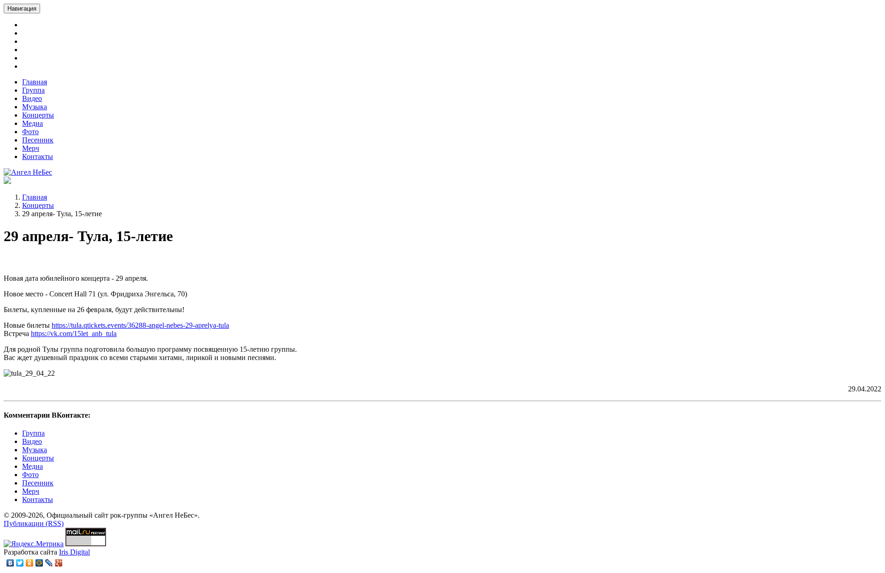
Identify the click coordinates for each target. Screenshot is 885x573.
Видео (32, 98)
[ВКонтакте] (10, 563)
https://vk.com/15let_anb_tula (74, 333)
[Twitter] (20, 563)
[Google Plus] (59, 563)
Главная (34, 82)
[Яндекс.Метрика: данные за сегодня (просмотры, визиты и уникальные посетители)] (34, 544)
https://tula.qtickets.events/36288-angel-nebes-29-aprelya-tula (140, 325)
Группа (33, 90)
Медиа (32, 123)
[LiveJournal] (49, 563)
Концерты (38, 115)
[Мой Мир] (39, 563)
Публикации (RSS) (34, 523)
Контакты (37, 156)
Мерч (30, 148)
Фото (30, 132)
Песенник (37, 140)
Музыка (34, 107)
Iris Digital (74, 552)
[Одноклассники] (30, 563)
